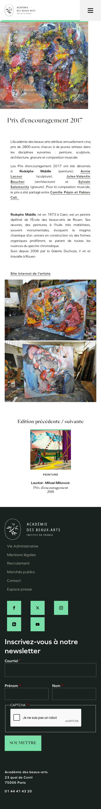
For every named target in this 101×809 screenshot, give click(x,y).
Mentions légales (21, 555)
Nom (56, 685)
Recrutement (18, 563)
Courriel (11, 661)
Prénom (11, 685)
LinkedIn (14, 624)
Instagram (61, 608)
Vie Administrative (22, 546)
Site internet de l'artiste (31, 274)
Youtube (38, 624)
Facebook (14, 608)
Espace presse (19, 589)
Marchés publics (21, 572)
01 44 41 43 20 (18, 791)
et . (50, 194)
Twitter (38, 608)
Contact (14, 580)
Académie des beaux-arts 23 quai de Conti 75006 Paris (26, 777)
